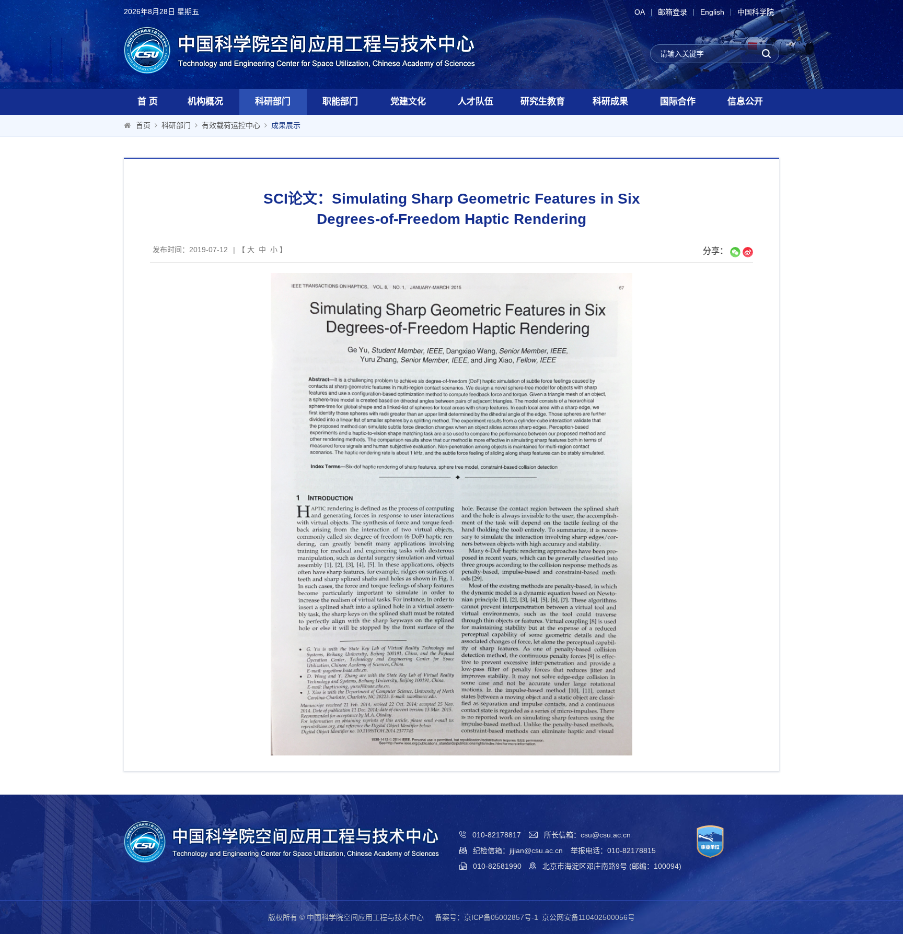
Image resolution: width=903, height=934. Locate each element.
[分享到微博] (748, 252)
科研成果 (610, 102)
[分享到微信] (735, 252)
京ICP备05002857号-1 (501, 917)
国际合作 (678, 102)
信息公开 (745, 102)
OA (639, 12)
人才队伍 (475, 102)
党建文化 (408, 102)
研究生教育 (542, 102)
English (712, 12)
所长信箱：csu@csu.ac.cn (587, 835)
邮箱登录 (672, 12)
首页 (143, 125)
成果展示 (285, 125)
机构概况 (205, 102)
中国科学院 (755, 12)
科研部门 (273, 102)
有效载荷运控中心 (231, 125)
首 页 (147, 102)
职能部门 (340, 102)
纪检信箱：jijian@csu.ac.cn (518, 850)
